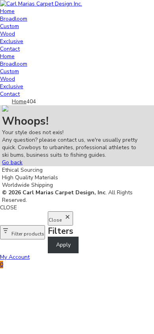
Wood (7, 34)
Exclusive (11, 41)
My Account (15, 257)
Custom (9, 26)
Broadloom (13, 19)
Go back (12, 162)
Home (7, 11)
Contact (10, 49)
